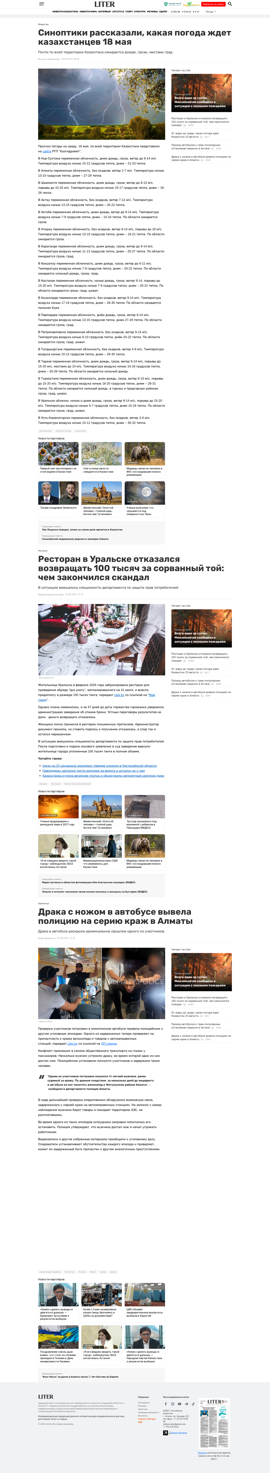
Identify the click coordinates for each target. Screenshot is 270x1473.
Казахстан (70, 1272)
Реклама (142, 1406)
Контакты (143, 1416)
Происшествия (182, 94)
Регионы (152, 11)
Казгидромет (46, 431)
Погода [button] (210, 11)
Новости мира (88, 11)
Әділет (163, 11)
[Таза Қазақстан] (192, 4)
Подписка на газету (213, 4)
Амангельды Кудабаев (50, 1272)
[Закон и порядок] (173, 4)
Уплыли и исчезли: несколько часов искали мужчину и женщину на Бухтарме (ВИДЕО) (95, 891)
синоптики (80, 431)
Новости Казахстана (65, 11)
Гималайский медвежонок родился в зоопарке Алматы (75, 539)
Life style (118, 11)
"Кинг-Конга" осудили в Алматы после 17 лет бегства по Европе (80, 1376)
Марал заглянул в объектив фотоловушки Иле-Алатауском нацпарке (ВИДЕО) (88, 882)
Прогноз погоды (63, 431)
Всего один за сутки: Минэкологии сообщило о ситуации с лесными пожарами (200, 102)
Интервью (104, 11)
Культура (139, 11)
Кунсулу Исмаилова (49, 59)
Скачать (202, 1452)
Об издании (144, 1402)
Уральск (43, 784)
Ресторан (55, 784)
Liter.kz (119, 695)
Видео (93, 1272)
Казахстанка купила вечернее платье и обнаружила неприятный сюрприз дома (103, 775)
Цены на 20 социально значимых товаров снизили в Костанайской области (99, 765)
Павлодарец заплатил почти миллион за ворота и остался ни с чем (93, 770)
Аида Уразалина (46, 938)
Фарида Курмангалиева (51, 594)
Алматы (82, 1272)
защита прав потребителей (77, 784)
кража (103, 1272)
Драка (113, 1272)
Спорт (129, 11)
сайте (47, 151)
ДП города (109, 1043)
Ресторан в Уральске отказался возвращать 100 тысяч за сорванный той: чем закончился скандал (200, 122)
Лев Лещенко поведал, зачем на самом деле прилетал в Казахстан (82, 529)
